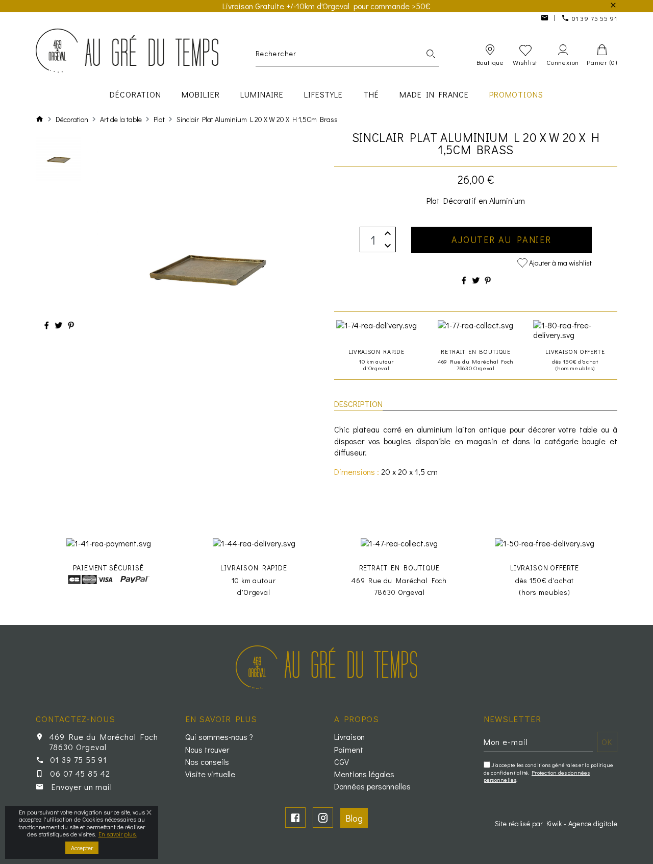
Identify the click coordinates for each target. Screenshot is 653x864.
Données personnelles (372, 786)
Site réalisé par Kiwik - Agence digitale (556, 823)
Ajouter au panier (501, 239)
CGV (341, 762)
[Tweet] (59, 325)
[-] (387, 245)
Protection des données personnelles (537, 776)
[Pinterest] (71, 325)
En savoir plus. (117, 834)
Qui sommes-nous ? (219, 737)
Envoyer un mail (82, 786)
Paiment (348, 750)
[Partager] (46, 325)
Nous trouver (207, 750)
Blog (354, 818)
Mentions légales (364, 774)
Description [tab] (358, 403)
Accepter (82, 848)
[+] (387, 233)
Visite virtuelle (210, 774)
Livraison (349, 737)
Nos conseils (207, 762)
